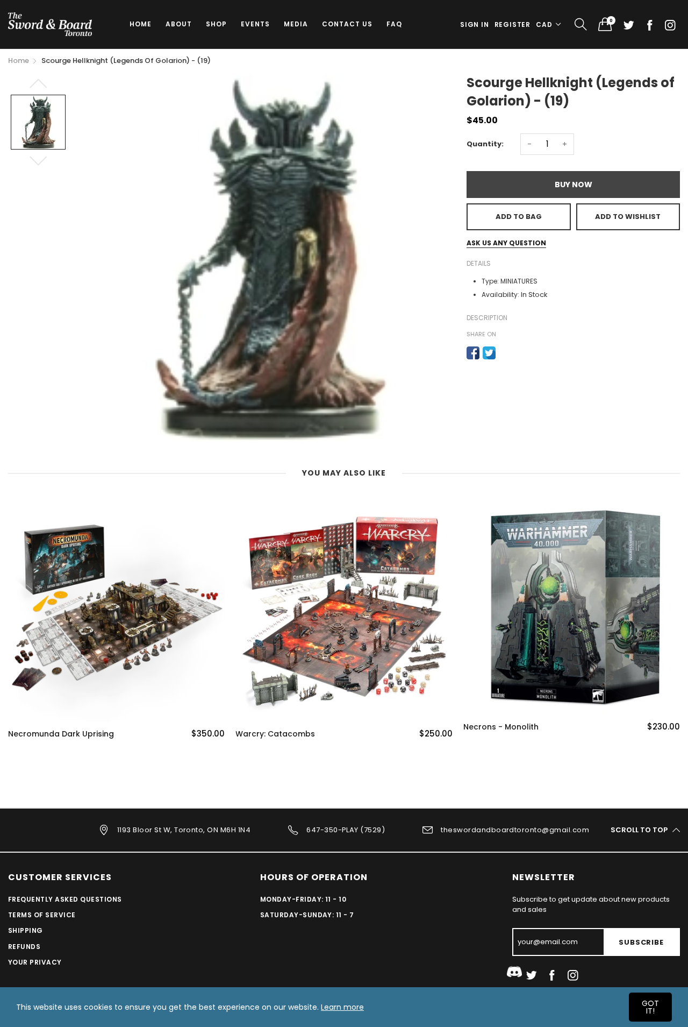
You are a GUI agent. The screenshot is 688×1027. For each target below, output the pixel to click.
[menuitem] (141, 24)
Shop (216, 24)
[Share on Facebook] (473, 352)
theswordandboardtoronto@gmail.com (515, 829)
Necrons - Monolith (501, 727)
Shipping (25, 930)
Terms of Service (42, 914)
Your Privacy (35, 962)
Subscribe (641, 942)
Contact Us (347, 24)
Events (255, 24)
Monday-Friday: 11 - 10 (303, 899)
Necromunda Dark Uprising (61, 734)
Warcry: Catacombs (275, 734)
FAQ (394, 24)
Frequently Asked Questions (64, 899)
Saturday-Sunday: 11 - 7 (307, 914)
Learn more (342, 1007)
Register (512, 24)
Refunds (24, 946)
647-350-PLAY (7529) (345, 829)
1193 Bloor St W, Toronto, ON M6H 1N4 (183, 829)
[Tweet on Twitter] (489, 352)
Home (141, 24)
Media (296, 24)
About (179, 24)
